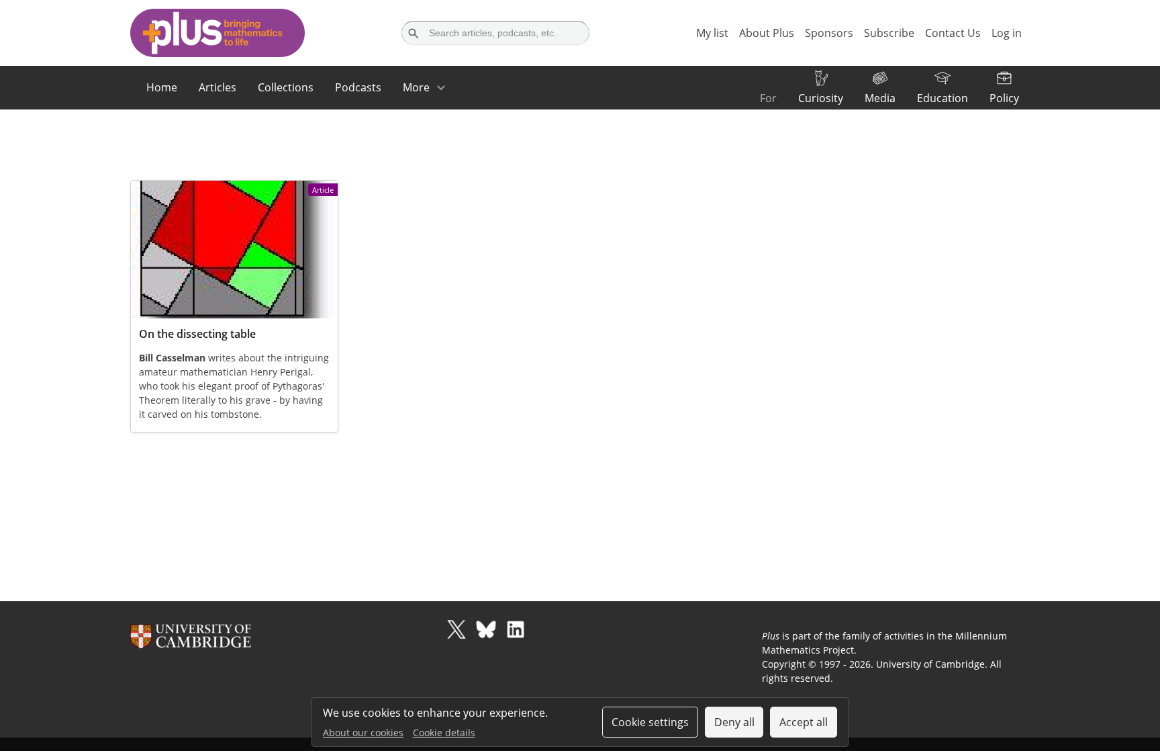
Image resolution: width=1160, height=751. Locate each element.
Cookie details (444, 732)
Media (880, 98)
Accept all (803, 722)
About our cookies (363, 732)
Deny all (734, 722)
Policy (1004, 98)
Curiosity (820, 98)
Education (942, 98)
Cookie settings (650, 722)
